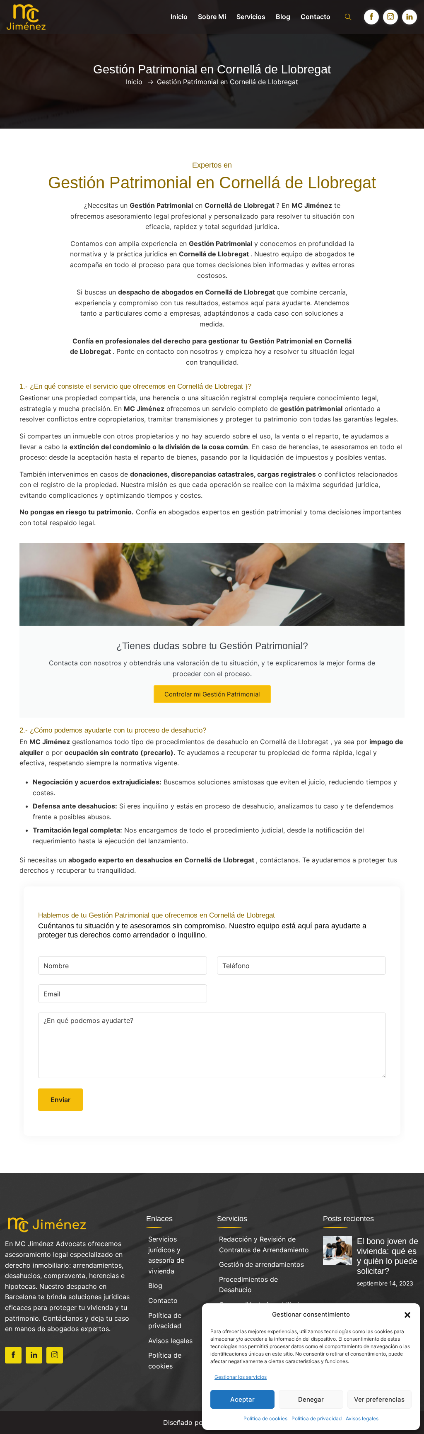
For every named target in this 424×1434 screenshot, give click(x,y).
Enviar (60, 1100)
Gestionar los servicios (240, 1377)
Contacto (315, 16)
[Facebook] (13, 1355)
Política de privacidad (317, 1418)
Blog (283, 16)
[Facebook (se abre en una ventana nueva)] (371, 17)
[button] (407, 1314)
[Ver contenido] (47, 1224)
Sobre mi (212, 16)
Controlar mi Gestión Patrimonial (212, 694)
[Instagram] (54, 1355)
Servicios (250, 16)
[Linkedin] (34, 1355)
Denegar (311, 1399)
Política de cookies (265, 1418)
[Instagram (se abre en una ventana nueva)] (390, 17)
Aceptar (242, 1399)
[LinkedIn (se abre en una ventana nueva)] (409, 17)
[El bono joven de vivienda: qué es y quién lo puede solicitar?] (337, 1250)
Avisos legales (362, 1418)
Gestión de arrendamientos (261, 1264)
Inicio (179, 16)
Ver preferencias (379, 1399)
